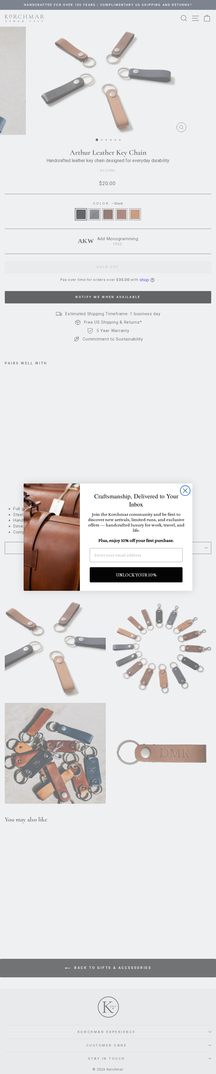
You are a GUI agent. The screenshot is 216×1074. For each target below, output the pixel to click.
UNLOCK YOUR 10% (136, 575)
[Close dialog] (185, 491)
